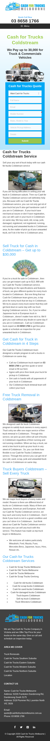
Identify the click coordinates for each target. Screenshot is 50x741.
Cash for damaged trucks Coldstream (28, 592)
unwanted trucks (25, 226)
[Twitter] (21, 727)
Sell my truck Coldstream (28, 599)
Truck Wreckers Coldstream (28, 602)
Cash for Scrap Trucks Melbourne (25, 567)
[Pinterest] (27, 727)
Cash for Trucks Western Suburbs (20, 667)
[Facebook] (15, 727)
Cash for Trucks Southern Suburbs (20, 658)
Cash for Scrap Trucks (19, 576)
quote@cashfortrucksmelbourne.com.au (23, 713)
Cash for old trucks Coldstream (28, 583)
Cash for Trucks (31, 201)
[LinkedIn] (34, 727)
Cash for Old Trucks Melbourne (23, 570)
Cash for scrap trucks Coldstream (28, 586)
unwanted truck (10, 332)
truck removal (31, 385)
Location (8, 675)
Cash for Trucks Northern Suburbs (20, 671)
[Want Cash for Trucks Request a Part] (25, 93)
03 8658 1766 (25, 20)
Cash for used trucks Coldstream (28, 589)
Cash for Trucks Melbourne (22, 573)
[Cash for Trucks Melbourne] (25, 6)
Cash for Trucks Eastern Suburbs (19, 663)
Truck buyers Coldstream (28, 595)
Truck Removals (11, 654)
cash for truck (22, 424)
